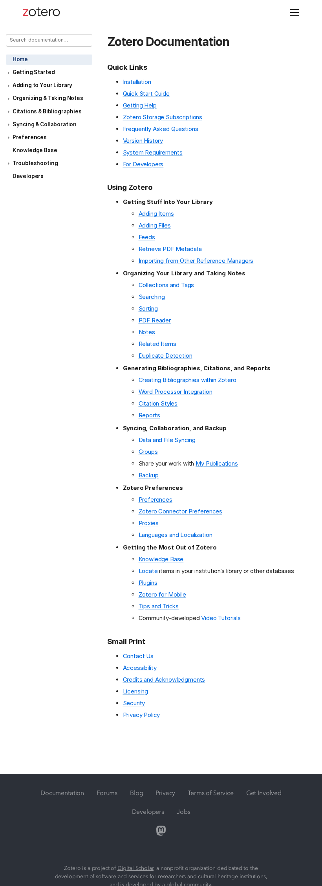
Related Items (157, 343)
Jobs (183, 811)
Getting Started (34, 72)
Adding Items (156, 213)
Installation (137, 82)
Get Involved (264, 793)
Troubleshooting (35, 163)
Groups (148, 451)
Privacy (165, 793)
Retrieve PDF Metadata (170, 249)
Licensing (135, 691)
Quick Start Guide (146, 93)
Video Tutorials (221, 618)
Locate (148, 571)
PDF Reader (155, 320)
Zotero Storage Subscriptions (163, 117)
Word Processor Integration (175, 391)
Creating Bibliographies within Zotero (187, 380)
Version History (143, 140)
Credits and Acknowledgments (164, 679)
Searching (152, 296)
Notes (147, 332)
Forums (107, 793)
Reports (149, 415)
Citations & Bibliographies (47, 111)
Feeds (147, 237)
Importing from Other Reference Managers (196, 260)
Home (20, 59)
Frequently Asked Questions (160, 129)
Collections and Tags (166, 285)
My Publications (217, 463)
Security (134, 703)
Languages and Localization (175, 535)
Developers (28, 176)
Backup (149, 475)
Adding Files (155, 225)
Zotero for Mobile (162, 594)
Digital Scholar (135, 868)
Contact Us (138, 656)
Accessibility (140, 667)
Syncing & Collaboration (45, 124)
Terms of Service (210, 793)
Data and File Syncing (167, 440)
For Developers (143, 164)
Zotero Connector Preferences (181, 511)
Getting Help (140, 105)
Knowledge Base (35, 150)
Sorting (148, 308)
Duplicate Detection (165, 355)
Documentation (62, 793)
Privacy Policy (141, 715)
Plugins (148, 582)
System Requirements (153, 152)
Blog (136, 793)
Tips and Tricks (159, 606)
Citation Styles (158, 403)
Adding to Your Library (42, 85)
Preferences (30, 137)
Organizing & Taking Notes (48, 98)
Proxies (149, 523)
